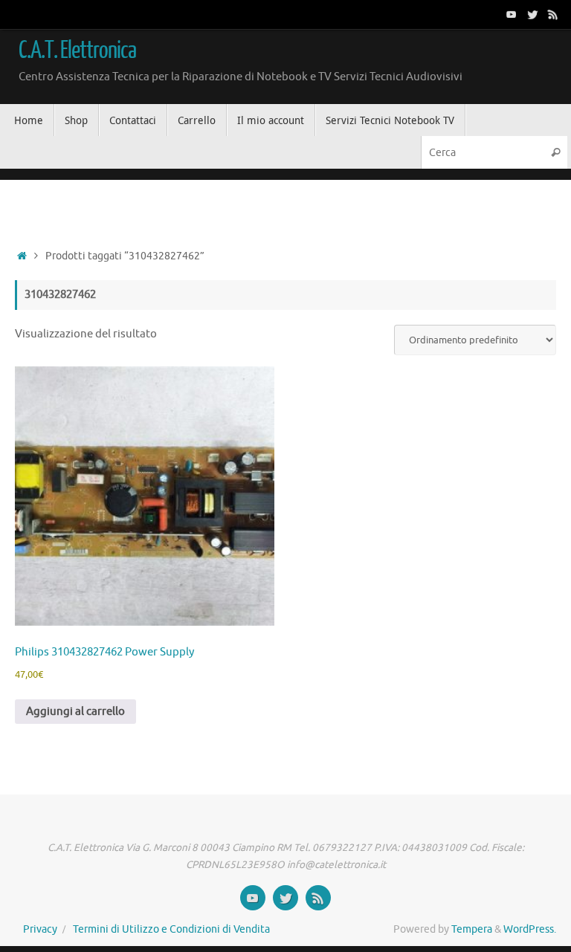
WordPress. (529, 929)
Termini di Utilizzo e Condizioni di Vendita (171, 929)
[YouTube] (511, 14)
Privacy (40, 929)
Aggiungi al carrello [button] (75, 712)
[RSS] (553, 14)
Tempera (471, 929)
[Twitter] (532, 14)
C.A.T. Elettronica (77, 50)
